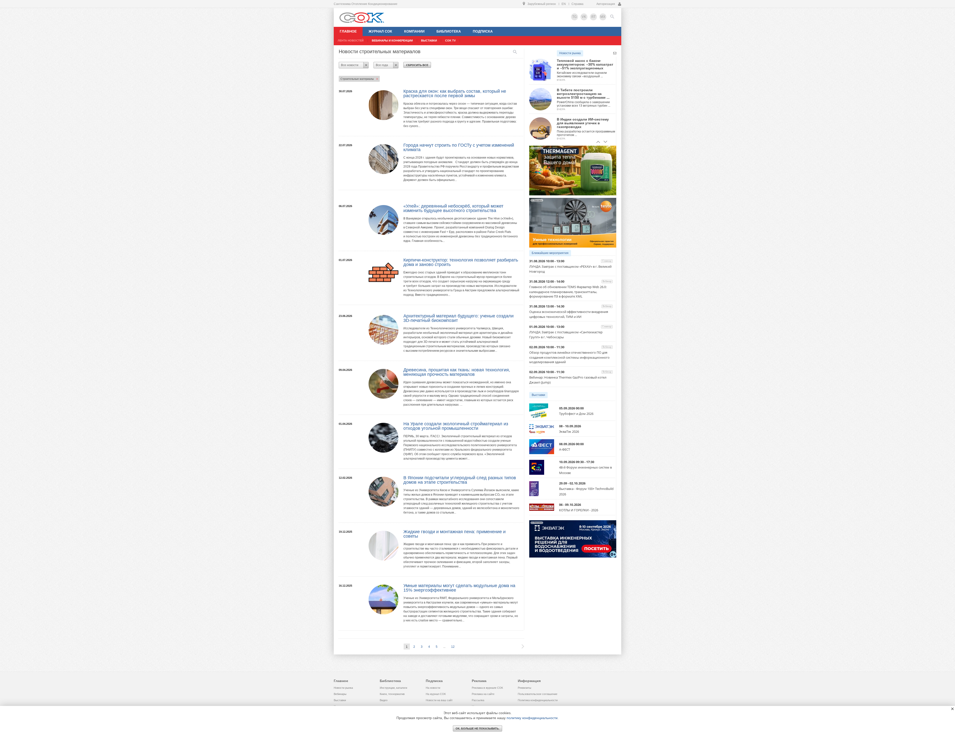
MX (602, 17)
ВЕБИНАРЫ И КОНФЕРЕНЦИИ (392, 40)
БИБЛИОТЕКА (448, 31)
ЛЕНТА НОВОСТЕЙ (351, 40)
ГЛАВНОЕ (348, 31)
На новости (433, 687)
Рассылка (478, 700)
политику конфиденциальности (532, 718)
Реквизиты (524, 687)
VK (584, 17)
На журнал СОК (436, 694)
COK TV (450, 40)
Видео (383, 700)
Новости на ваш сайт (439, 700)
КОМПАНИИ (414, 31)
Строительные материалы (357, 78)
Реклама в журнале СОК (487, 687)
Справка (577, 4)
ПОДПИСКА (483, 31)
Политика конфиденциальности (538, 700)
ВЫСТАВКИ (429, 40)
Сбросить (417, 65)
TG (574, 17)
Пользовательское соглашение (537, 694)
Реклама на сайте (483, 694)
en (564, 4)
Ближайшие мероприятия (550, 253)
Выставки (538, 395)
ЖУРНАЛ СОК (380, 31)
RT (593, 17)
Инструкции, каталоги (393, 687)
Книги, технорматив (392, 694)
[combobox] (354, 65)
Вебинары (340, 694)
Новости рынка (570, 53)
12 (453, 647)
